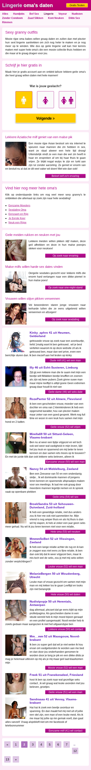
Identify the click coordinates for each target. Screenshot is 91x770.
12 (75, 751)
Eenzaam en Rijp (18, 214)
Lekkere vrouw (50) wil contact (65, 629)
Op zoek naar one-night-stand (65, 287)
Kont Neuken (56, 18)
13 (7, 759)
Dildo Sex (74, 18)
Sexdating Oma (17, 209)
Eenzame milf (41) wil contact (65, 730)
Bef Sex (34, 13)
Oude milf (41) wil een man (65, 360)
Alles (5, 13)
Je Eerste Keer (16, 218)
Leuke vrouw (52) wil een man (65, 566)
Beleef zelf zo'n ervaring (65, 175)
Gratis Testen (77, 5)
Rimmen (7, 22)
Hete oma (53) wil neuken (65, 531)
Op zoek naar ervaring (65, 255)
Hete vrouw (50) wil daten (65, 594)
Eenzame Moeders (19, 205)
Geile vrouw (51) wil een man (65, 692)
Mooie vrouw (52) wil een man (65, 667)
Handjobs (19, 13)
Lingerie (49, 13)
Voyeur (62, 13)
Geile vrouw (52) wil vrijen (65, 426)
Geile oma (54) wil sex (65, 496)
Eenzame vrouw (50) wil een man (65, 461)
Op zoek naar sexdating (65, 319)
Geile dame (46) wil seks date (65, 391)
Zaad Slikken (35, 18)
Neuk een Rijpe (17, 222)
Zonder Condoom (12, 18)
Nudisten (77, 13)
